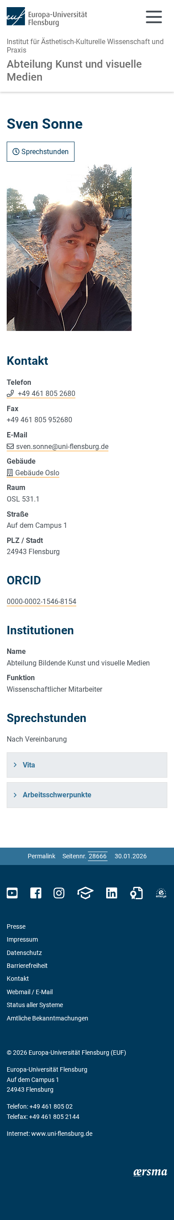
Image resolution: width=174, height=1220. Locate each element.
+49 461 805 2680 (45, 393)
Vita (29, 765)
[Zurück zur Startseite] (47, 17)
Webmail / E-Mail (30, 992)
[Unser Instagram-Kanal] (59, 893)
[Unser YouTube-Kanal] (12, 893)
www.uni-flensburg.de (61, 1133)
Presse (16, 926)
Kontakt (18, 978)
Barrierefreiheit (27, 965)
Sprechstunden (44, 151)
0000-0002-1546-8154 (41, 601)
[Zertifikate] (136, 893)
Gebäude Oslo (37, 473)
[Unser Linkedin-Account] (111, 893)
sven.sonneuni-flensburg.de (62, 446)
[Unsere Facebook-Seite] (35, 893)
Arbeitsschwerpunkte (57, 795)
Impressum (22, 939)
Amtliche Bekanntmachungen (47, 1018)
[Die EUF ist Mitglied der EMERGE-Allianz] (161, 893)
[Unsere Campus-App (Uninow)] (85, 893)
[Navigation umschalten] (154, 17)
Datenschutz (24, 952)
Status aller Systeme (35, 1004)
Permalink (41, 856)
